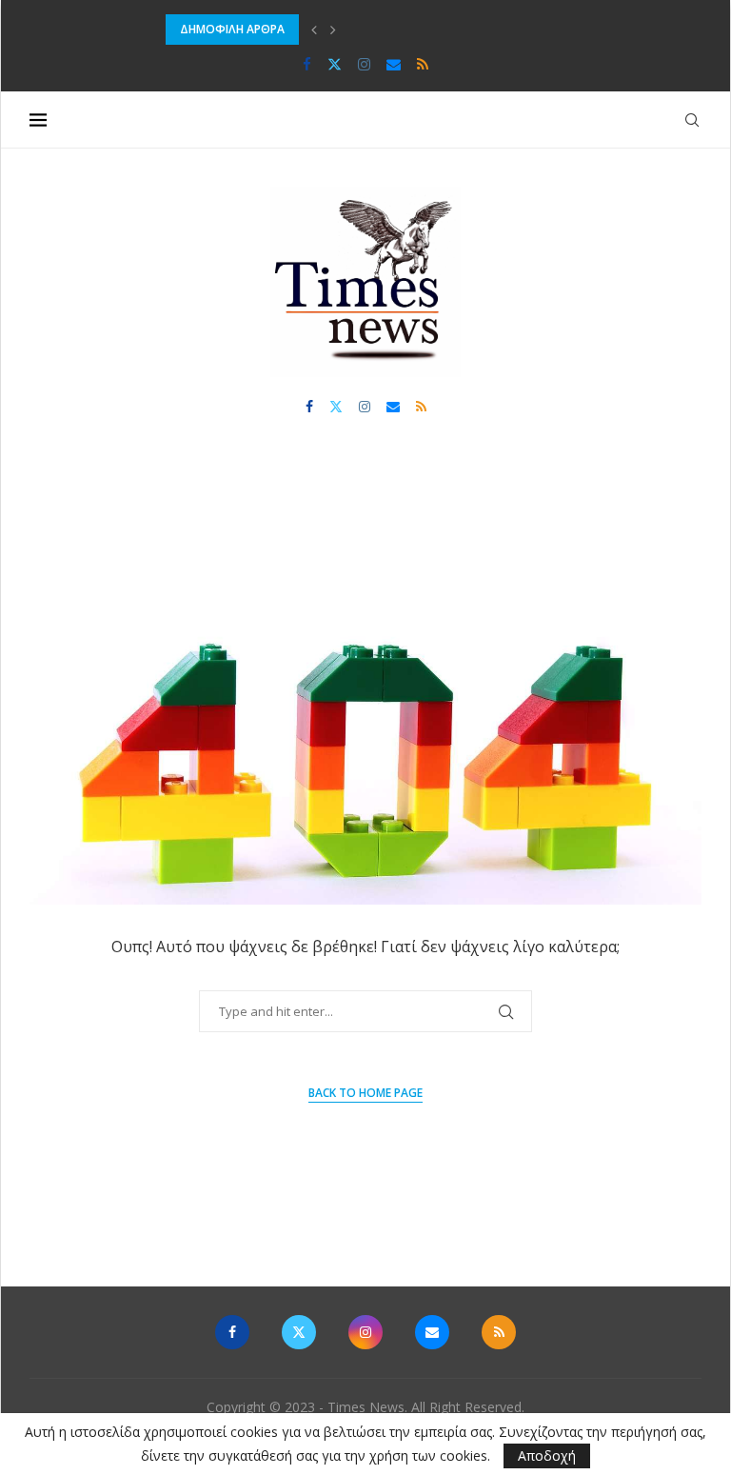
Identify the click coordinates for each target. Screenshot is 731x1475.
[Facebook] (307, 63)
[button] (314, 29)
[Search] (691, 120)
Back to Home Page (365, 1093)
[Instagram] (364, 63)
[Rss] (422, 63)
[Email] (393, 63)
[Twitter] (334, 63)
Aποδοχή (547, 1455)
